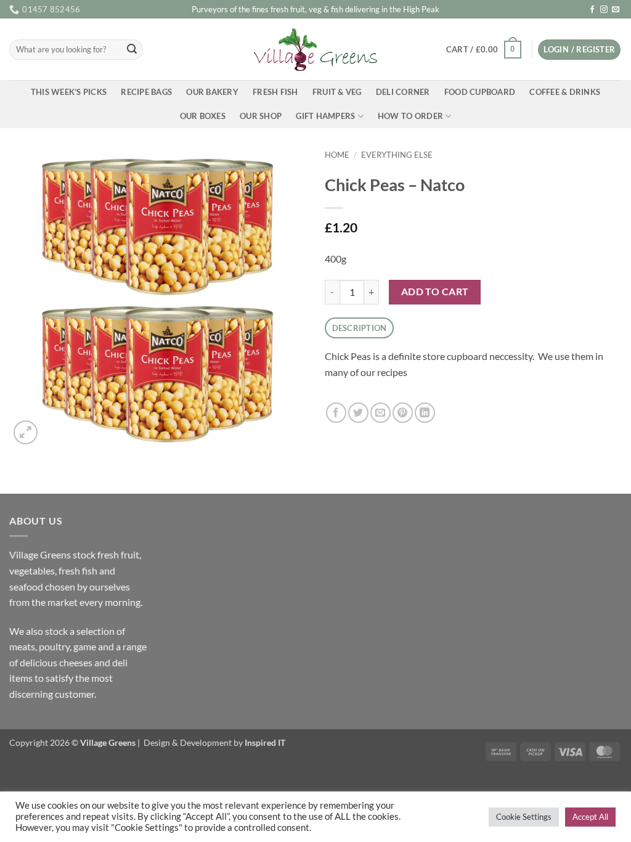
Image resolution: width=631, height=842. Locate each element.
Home (337, 155)
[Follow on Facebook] (592, 10)
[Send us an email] (615, 10)
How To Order (410, 116)
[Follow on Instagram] (604, 10)
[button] (483, 50)
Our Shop (261, 116)
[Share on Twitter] (358, 413)
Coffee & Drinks (564, 92)
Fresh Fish (275, 92)
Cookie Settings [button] (524, 817)
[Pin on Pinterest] (403, 413)
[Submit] (131, 49)
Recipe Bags (146, 92)
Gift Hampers (325, 116)
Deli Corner (403, 92)
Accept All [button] (590, 817)
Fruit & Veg (337, 92)
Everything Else (397, 155)
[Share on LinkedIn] (425, 413)
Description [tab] (359, 328)
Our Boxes (203, 116)
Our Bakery (212, 92)
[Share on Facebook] (336, 413)
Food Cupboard (479, 92)
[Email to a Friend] (380, 413)
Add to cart (435, 291)
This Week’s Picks (69, 92)
